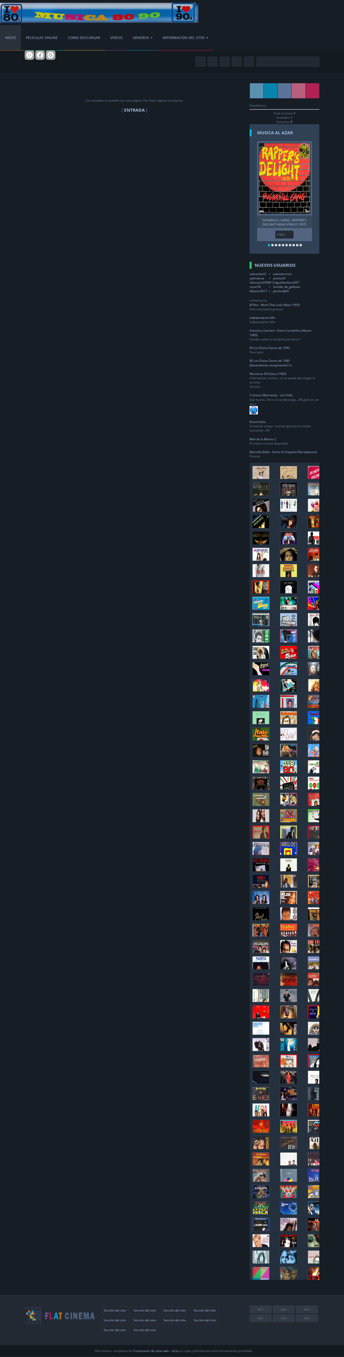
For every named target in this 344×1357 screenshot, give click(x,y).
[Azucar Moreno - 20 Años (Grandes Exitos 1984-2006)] (316, 870)
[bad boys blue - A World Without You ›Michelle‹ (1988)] (288, 1017)
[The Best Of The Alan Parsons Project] (288, 1213)
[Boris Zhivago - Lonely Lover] (316, 641)
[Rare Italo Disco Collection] (316, 592)
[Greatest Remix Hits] (261, 1033)
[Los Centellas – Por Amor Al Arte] (316, 902)
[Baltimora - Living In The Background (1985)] (288, 755)
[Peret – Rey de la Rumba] (261, 1017)
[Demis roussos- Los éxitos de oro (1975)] (316, 674)
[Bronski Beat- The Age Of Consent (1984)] (316, 1164)
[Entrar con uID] (29, 55)
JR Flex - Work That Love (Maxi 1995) (275, 305)
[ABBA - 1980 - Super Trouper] (288, 1115)
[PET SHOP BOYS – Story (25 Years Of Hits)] (288, 510)
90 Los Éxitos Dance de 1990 (270, 348)
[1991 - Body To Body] (261, 1050)
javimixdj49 (281, 291)
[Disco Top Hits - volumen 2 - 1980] (261, 1099)
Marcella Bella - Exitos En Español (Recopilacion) (283, 452)
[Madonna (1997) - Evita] (316, 1148)
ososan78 (254, 287)
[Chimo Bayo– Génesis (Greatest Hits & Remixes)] (288, 494)
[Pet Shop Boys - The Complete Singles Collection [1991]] (288, 1164)
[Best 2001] (288, 1033)
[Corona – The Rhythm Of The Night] (288, 1229)
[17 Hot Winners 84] (316, 1099)
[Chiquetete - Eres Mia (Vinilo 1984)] (316, 837)
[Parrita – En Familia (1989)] (261, 968)
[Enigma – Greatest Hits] (316, 527)
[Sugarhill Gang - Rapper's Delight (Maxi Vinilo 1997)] (284, 178)
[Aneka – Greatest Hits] (261, 527)
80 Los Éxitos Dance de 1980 (270, 361)
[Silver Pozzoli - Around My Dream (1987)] (288, 706)
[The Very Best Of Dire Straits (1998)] (316, 1017)
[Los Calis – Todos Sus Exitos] (316, 952)
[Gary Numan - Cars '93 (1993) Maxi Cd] (261, 1082)
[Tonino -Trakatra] (288, 919)
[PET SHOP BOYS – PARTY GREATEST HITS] (316, 510)
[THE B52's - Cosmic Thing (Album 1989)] (288, 1131)
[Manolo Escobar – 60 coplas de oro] (288, 952)
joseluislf (279, 278)
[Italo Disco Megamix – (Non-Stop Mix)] (288, 788)
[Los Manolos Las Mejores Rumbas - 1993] (288, 853)
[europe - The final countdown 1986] (261, 1197)
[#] (257, 90)
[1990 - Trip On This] (288, 1050)
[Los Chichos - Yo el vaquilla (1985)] (261, 870)
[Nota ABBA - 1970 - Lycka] (261, 1115)
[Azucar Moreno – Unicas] (261, 902)
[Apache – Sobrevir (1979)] (316, 935)
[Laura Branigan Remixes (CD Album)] (316, 1066)
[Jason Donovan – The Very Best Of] (261, 1246)
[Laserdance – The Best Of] (261, 1229)
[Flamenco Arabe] (261, 984)
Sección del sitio (115, 1310)
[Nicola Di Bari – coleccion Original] (288, 723)
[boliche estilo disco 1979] (288, 1099)
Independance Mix (262, 318)
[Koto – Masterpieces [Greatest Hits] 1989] (316, 494)
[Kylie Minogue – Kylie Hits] (316, 1213)
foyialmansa (255, 278)
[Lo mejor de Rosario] (288, 902)
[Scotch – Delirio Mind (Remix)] (316, 478)
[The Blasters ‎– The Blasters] (261, 1066)
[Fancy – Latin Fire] (288, 641)
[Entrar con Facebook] (40, 55)
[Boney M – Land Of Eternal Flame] (316, 1229)
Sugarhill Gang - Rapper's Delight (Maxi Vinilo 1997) (284, 222)
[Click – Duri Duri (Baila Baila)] (261, 657)
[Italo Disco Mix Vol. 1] (261, 739)
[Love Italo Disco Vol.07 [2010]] (316, 657)
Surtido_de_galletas (286, 287)
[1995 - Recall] (316, 1033)
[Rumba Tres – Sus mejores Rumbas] (316, 984)
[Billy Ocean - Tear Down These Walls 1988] (316, 1082)
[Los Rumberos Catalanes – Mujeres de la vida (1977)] (316, 968)
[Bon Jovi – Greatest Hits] (261, 543)
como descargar (84, 37)
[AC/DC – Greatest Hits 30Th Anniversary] (288, 543)
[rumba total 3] (316, 919)
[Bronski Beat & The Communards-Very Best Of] (261, 1131)
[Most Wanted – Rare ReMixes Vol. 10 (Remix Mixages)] (316, 690)
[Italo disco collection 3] (316, 788)
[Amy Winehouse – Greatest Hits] (261, 510)
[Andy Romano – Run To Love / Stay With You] (288, 592)
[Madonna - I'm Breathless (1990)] (261, 1148)
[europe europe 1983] (316, 1180)
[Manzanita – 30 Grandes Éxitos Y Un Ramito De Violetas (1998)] (288, 968)
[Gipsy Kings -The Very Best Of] (288, 935)
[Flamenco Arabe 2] (288, 984)
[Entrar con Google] (50, 55)
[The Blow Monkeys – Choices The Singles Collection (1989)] (288, 1246)
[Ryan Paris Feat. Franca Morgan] (288, 739)
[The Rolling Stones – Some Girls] (261, 1213)
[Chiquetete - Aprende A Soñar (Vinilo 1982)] (261, 837)
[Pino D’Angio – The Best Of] (316, 739)
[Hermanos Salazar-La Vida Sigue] (316, 886)
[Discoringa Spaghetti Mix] (261, 804)
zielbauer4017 (257, 291)
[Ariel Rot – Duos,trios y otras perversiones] (288, 1197)
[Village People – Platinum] (316, 1197)
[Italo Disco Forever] (261, 625)
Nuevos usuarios (275, 265)
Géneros (141, 37)
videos (116, 37)
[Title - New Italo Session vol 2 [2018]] (288, 608)
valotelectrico (282, 274)
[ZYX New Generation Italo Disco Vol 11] (288, 657)
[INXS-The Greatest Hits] (261, 576)
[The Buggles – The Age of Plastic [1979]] (316, 1262)
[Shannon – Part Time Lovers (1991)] (316, 1246)
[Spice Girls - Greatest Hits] (261, 559)
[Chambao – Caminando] (288, 870)
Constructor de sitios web (151, 1351)
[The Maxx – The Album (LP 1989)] (261, 1278)
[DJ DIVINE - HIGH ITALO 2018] (316, 608)
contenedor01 (257, 274)
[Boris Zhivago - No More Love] (316, 625)
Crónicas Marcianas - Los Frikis (271, 395)
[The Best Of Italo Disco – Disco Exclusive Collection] (288, 804)
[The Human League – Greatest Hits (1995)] (261, 494)
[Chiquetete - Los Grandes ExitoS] (261, 853)
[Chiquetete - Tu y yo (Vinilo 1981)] (316, 821)
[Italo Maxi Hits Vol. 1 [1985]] (288, 674)
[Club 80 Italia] (288, 772)
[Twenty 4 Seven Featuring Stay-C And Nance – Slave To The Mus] (288, 1278)
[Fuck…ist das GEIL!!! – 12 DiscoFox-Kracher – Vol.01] (288, 690)
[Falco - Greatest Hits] (316, 576)
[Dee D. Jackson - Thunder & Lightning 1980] (288, 1082)
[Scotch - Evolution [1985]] (316, 755)
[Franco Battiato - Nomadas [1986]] (261, 723)
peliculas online (42, 37)
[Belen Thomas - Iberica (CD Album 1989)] (288, 1066)
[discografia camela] (261, 821)
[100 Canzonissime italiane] (288, 625)
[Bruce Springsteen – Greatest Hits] (316, 543)
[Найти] (314, 62)
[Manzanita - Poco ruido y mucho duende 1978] (316, 1001)
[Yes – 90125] (288, 1180)
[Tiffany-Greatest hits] (288, 527)
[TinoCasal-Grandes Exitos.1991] (261, 788)
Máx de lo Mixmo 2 (263, 439)
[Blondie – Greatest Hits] (316, 559)
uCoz (175, 1351)
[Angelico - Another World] (288, 478)
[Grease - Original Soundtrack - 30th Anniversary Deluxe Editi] (261, 1180)
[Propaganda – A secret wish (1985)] (261, 1262)
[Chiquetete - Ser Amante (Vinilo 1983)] (288, 837)
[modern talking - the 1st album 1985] (288, 1148)
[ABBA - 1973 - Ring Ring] (316, 1115)
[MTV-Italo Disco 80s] (316, 706)
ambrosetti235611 (260, 282)
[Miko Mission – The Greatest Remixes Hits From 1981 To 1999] (261, 755)
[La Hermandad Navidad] (316, 853)
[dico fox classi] (261, 690)
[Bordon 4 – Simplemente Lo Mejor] (261, 886)
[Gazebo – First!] (261, 641)
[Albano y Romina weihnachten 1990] (316, 804)
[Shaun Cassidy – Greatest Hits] (288, 576)
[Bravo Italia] (261, 706)
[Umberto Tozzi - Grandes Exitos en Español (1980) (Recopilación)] (261, 592)
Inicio (10, 37)
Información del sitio (184, 37)
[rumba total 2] (261, 935)
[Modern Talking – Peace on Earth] (261, 478)
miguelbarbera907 (286, 282)
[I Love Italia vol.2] (261, 772)
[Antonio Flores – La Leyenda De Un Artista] (288, 886)
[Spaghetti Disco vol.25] (261, 674)
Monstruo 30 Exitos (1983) (268, 374)
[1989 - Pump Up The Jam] (316, 1050)
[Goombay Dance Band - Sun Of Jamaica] (261, 1164)
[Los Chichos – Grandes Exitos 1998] (261, 952)
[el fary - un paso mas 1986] (261, 1001)
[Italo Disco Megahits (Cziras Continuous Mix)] (261, 608)
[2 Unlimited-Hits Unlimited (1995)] (288, 1262)
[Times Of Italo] (316, 723)
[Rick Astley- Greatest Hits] (288, 559)
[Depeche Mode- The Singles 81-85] (316, 1278)
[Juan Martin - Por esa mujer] (288, 1001)
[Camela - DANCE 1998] (288, 821)
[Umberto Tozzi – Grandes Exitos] (316, 772)
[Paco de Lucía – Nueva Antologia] (261, 919)
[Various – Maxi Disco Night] (316, 1131)
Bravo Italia (257, 422)
